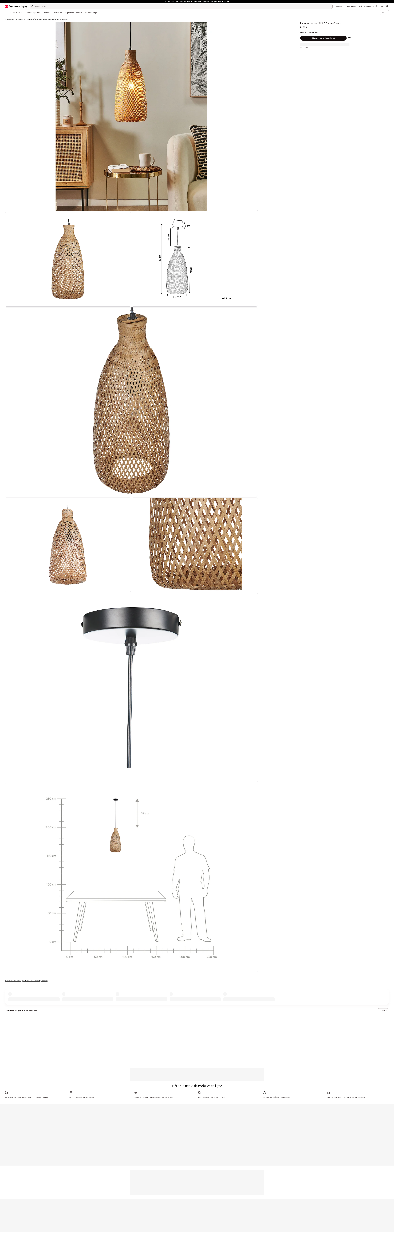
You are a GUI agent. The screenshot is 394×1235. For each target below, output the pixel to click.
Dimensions (313, 32)
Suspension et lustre (61, 19)
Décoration (10, 19)
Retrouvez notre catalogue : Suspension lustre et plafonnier (26, 981)
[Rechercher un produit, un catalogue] (32, 6)
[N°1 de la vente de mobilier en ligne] (16, 6)
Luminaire (30, 19)
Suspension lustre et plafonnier (44, 19)
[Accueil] (5, 19)
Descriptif (303, 32)
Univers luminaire (20, 19)
